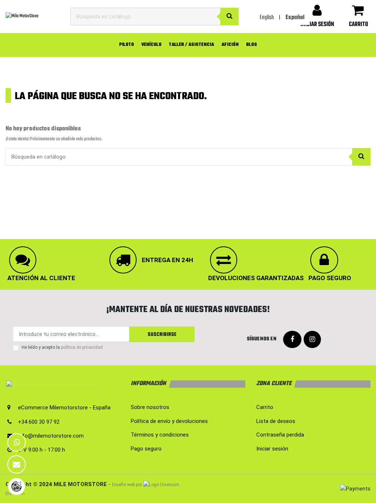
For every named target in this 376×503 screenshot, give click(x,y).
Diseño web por (127, 484)
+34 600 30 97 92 (38, 422)
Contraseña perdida (280, 434)
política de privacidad (82, 347)
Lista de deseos (275, 421)
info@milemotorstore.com (51, 436)
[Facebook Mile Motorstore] (292, 339)
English (267, 17)
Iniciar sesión (272, 448)
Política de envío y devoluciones (169, 421)
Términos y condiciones (160, 434)
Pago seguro (146, 448)
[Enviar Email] (16, 464)
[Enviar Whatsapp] (16, 442)
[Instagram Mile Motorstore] (312, 339)
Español (295, 17)
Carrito (264, 407)
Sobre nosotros (150, 407)
